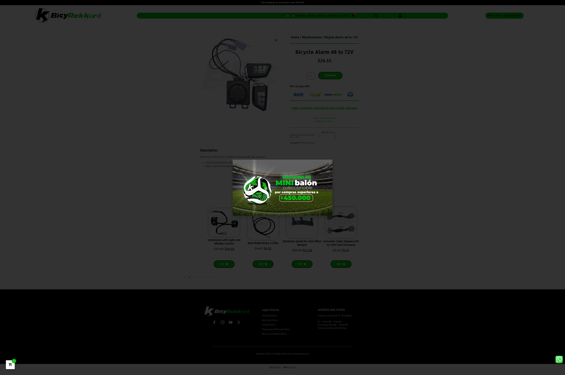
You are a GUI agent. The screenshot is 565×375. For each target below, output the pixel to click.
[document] (282, 187)
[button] (327, 164)
